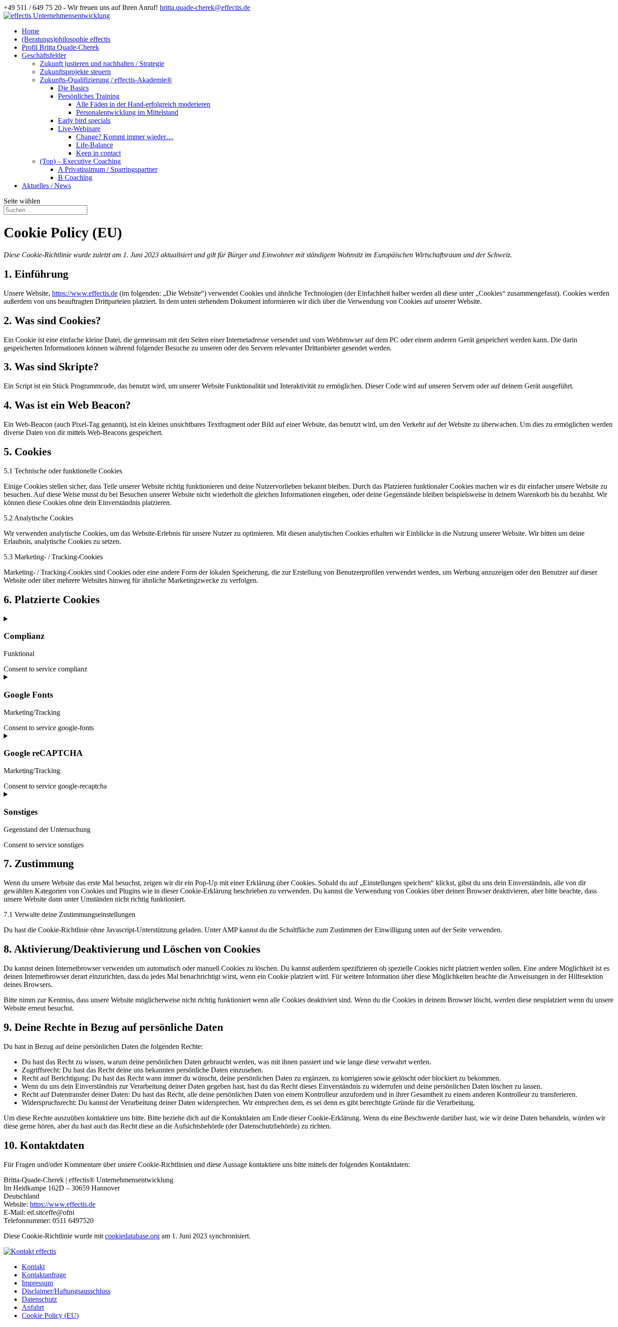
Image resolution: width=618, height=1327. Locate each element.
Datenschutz (39, 1299)
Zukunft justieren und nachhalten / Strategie (102, 63)
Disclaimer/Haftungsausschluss (66, 1291)
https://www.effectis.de (85, 293)
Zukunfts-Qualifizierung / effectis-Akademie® (106, 80)
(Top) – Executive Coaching (80, 161)
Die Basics (73, 88)
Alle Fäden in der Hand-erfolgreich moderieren (143, 104)
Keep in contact (98, 153)
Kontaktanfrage (44, 1275)
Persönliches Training (88, 96)
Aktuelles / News (46, 185)
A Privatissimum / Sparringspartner (107, 169)
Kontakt (33, 1266)
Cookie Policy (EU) (50, 1315)
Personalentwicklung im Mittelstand (127, 112)
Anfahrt (33, 1307)
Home (30, 31)
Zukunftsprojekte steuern (75, 72)
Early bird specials (84, 120)
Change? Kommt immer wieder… (124, 137)
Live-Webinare (79, 128)
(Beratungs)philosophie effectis (66, 39)
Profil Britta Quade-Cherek (60, 47)
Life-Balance (94, 145)
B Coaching (75, 177)
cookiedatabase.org (132, 1236)
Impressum (37, 1283)
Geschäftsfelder (44, 55)
